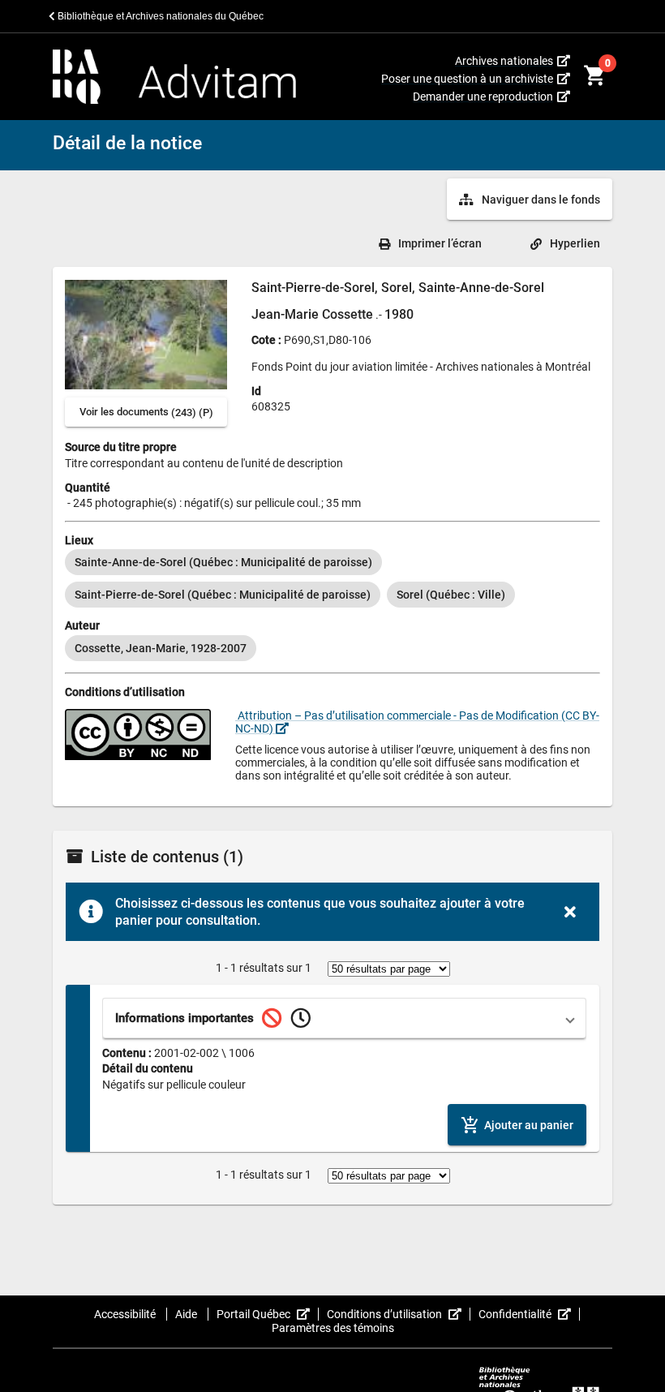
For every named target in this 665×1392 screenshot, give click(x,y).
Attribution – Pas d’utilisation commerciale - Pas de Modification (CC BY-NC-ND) (417, 722)
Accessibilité (126, 1314)
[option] (223, 562)
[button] (344, 1018)
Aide (187, 1314)
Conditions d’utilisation (398, 1314)
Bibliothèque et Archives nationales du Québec (159, 16)
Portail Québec (268, 1314)
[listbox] (332, 578)
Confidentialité (529, 1314)
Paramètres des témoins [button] (333, 1327)
